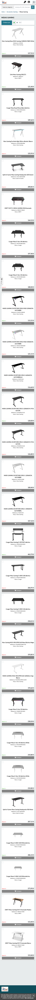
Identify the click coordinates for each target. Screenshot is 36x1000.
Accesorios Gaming (12, 12)
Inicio (3, 12)
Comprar (18, 56)
